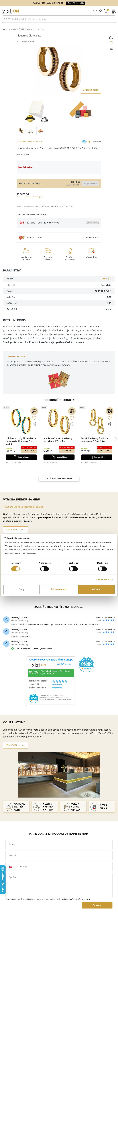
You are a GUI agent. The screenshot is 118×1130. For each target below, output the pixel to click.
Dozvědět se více (15, 529)
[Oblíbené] (95, 11)
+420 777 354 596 (48, 206)
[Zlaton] (10, 11)
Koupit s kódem (23, 457)
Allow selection (59, 589)
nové (105, 279)
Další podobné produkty (59, 479)
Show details (102, 580)
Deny (21, 589)
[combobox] (59, 19)
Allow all (96, 589)
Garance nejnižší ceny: (28, 197)
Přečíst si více (23, 154)
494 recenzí (96, 142)
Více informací (92, 237)
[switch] (44, 569)
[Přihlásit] (100, 11)
